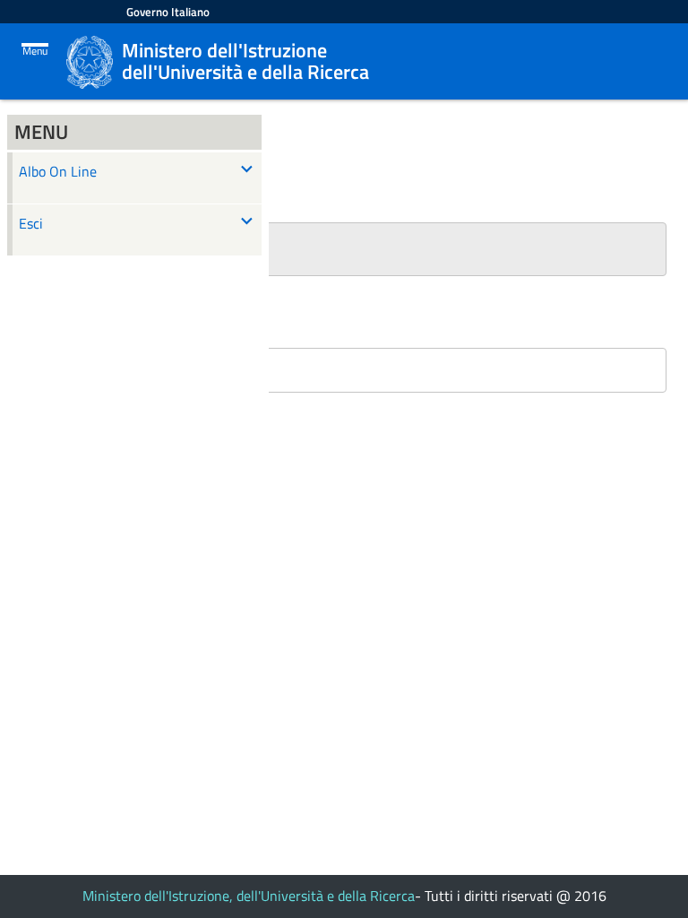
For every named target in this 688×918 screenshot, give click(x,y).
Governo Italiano (168, 12)
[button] (344, 249)
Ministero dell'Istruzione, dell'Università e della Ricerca (248, 895)
